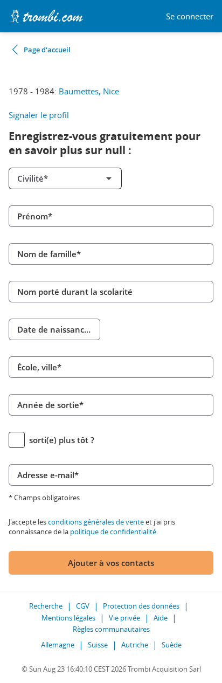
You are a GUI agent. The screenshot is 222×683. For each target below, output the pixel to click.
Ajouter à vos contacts (111, 562)
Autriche (134, 645)
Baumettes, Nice (89, 91)
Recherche (46, 606)
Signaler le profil (39, 114)
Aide (161, 618)
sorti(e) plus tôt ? (61, 439)
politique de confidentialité (113, 531)
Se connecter (189, 16)
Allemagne (57, 645)
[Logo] (46, 16)
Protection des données (141, 606)
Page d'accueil (47, 49)
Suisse (98, 645)
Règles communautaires (111, 629)
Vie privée (124, 618)
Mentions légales (68, 618)
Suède (172, 645)
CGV (82, 606)
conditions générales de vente (96, 522)
